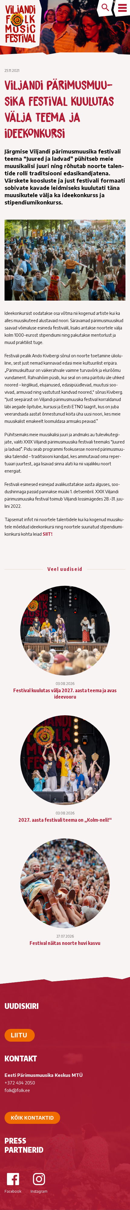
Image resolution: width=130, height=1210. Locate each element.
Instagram (39, 1191)
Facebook (13, 1191)
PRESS (15, 1140)
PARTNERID (24, 1149)
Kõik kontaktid (32, 1118)
